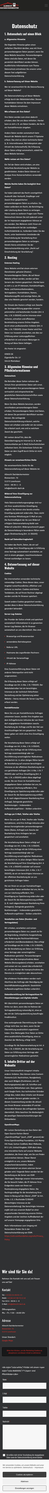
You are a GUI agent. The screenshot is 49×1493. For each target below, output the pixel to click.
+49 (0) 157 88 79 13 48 (16, 1298)
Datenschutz (28, 1467)
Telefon (6, 1407)
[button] (46, 5)
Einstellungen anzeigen (24, 1488)
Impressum (39, 1467)
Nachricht (6, 1421)
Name (5, 1379)
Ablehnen (24, 1481)
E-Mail (5, 1393)
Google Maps (7, 1340)
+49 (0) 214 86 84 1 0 (14, 1295)
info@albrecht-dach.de (16, 1304)
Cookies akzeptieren (24, 1475)
